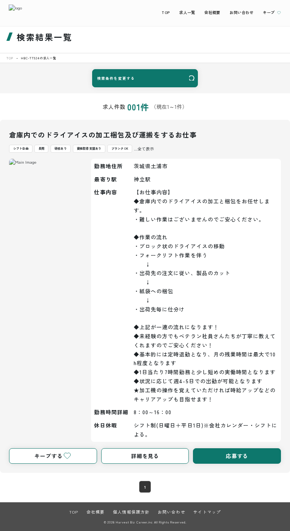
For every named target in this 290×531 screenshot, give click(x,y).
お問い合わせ (242, 12)
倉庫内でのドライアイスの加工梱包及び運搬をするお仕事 (103, 134)
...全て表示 (144, 149)
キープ (269, 12)
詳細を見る (145, 456)
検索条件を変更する (116, 78)
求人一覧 (187, 12)
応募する (237, 456)
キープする (48, 456)
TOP (166, 12)
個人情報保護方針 (131, 512)
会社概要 (212, 12)
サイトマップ (207, 512)
